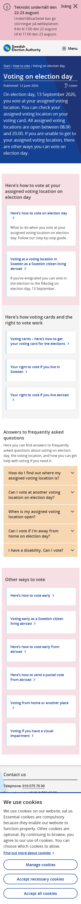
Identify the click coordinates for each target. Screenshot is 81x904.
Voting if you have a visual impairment (31, 733)
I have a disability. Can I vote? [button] (35, 550)
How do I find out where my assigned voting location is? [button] (34, 475)
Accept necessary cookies (40, 879)
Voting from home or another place (39, 702)
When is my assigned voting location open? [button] (34, 514)
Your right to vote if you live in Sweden (35, 369)
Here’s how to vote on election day (38, 213)
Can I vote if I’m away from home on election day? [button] (33, 533)
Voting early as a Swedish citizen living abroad (36, 621)
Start (6, 66)
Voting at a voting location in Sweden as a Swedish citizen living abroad (38, 264)
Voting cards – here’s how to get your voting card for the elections (37, 341)
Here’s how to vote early (30, 595)
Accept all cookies (40, 893)
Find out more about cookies (27, 853)
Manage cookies (41, 864)
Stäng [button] (66, 6)
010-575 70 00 (33, 786)
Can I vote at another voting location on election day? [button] (34, 495)
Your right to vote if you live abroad (39, 395)
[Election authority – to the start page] (22, 48)
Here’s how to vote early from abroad (34, 649)
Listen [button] (73, 86)
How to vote (21, 66)
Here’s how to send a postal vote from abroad (37, 677)
